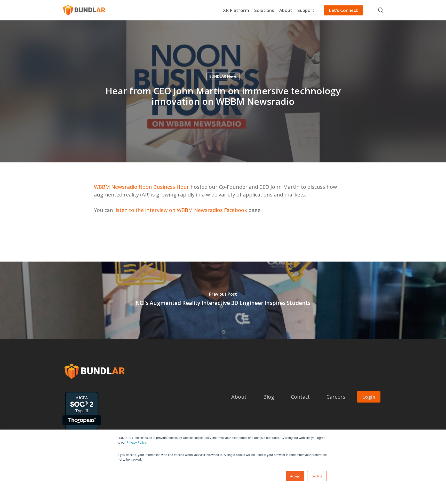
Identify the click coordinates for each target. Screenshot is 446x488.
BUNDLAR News (223, 76)
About (238, 396)
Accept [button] (295, 476)
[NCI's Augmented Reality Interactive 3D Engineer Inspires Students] (223, 300)
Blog (268, 396)
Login (368, 397)
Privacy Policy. (136, 442)
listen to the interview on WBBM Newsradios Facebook (180, 210)
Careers (335, 396)
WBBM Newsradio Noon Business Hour (141, 186)
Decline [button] (317, 476)
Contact (300, 396)
